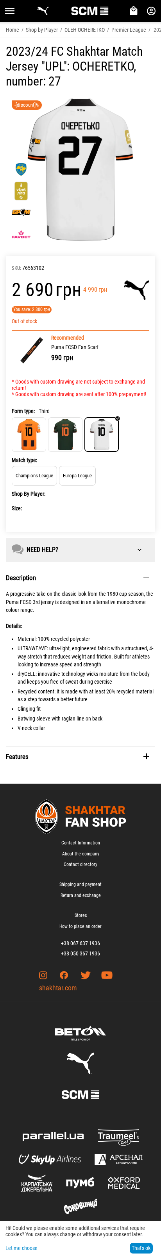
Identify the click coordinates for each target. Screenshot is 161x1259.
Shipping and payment (80, 884)
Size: (17, 508)
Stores (81, 915)
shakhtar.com (58, 988)
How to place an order (80, 926)
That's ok (141, 1248)
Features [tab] (17, 756)
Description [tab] (21, 578)
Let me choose (21, 1248)
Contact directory (80, 864)
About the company (80, 854)
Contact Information (80, 843)
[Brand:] (136, 290)
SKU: (16, 268)
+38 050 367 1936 (80, 953)
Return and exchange (81, 895)
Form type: (23, 411)
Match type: (24, 460)
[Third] (101, 434)
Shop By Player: (28, 494)
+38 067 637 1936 (80, 943)
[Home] (29, 434)
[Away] (65, 434)
